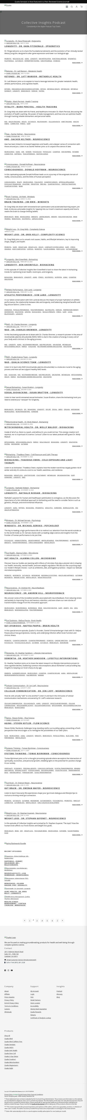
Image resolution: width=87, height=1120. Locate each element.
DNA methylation (45, 59)
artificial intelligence (66, 182)
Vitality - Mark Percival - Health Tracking (30, 107)
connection (14, 124)
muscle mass (36, 312)
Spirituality (8, 768)
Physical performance (21, 310)
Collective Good (61, 770)
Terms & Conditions (11, 1006)
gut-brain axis (19, 803)
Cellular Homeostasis (43, 705)
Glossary (59, 994)
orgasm (67, 409)
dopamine (63, 831)
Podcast (59, 991)
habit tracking (66, 122)
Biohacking (8, 277)
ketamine (75, 152)
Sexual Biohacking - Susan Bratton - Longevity (33, 392)
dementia (7, 673)
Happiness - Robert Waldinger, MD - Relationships (13, 863)
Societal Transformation (64, 768)
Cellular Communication (13, 703)
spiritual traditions (69, 184)
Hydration (8, 310)
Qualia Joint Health (10, 1050)
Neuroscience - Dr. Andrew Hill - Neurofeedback (34, 593)
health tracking (15, 122)
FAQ (31, 997)
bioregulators (68, 508)
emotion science (42, 154)
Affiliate (7, 994)
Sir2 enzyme (57, 344)
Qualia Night (8, 1068)
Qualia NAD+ (8, 1047)
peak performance (62, 540)
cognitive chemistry (20, 640)
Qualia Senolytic (9, 1045)
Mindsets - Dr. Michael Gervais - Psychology (31, 525)
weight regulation (44, 577)
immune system (19, 577)
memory (54, 217)
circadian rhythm (63, 475)
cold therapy (41, 475)
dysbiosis (56, 61)
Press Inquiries (9, 997)
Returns (33, 1015)
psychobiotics (58, 801)
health (24, 122)
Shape (15, 247)
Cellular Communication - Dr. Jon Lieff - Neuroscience (38, 691)
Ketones (7, 89)
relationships (42, 122)
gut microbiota (46, 801)
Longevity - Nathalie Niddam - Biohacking (30, 493)
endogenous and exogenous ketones (25, 89)
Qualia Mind (8, 1039)
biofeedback (32, 608)
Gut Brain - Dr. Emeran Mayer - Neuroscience (32, 788)
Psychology (9, 540)
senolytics (49, 508)
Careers (7, 1009)
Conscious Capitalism (45, 768)
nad (6, 344)
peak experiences (29, 154)
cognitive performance (37, 640)
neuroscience (28, 182)
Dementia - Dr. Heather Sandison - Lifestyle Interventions (41, 658)
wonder (29, 152)
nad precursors (46, 344)
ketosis (43, 89)
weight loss (32, 247)
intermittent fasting (32, 61)
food (6, 833)
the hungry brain (40, 831)
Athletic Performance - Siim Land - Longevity (32, 295)
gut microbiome (71, 249)
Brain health (9, 217)
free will (43, 184)
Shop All (7, 1036)
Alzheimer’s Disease (19, 673)
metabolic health (53, 89)
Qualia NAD (32, 346)
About (6, 991)
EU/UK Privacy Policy (11, 1003)
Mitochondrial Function (72, 705)
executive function (65, 217)
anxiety (66, 608)
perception (35, 184)
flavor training (73, 831)
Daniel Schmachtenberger (15, 623)
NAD (6, 122)
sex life (48, 409)
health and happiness (66, 575)
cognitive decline (53, 673)
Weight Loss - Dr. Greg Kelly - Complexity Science (34, 234)
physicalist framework (12, 184)
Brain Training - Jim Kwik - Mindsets (26, 202)
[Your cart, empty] (81, 7)
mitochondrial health (12, 346)
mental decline (72, 673)
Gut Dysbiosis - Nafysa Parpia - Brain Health (31, 626)
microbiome (75, 409)
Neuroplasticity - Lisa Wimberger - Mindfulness (16, 874)
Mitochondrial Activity (25, 705)
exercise (35, 91)
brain (21, 186)
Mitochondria (9, 442)
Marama (41, 675)
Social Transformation (42, 772)
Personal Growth (30, 768)
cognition (56, 152)
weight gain (22, 247)
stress (72, 247)
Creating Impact (15, 772)
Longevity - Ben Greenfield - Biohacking (29, 265)
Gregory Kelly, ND (13, 43)
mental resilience (47, 540)
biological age (18, 59)
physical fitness (59, 736)
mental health (49, 543)
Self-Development (47, 770)
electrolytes (50, 310)
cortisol (30, 249)
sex (25, 409)
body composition (19, 249)
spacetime (26, 184)
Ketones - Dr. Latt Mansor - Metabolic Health (33, 76)
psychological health (23, 643)
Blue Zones (70, 736)
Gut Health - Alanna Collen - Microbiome (30, 558)
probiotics (68, 801)
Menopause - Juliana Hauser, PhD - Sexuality (15, 884)
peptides (22, 508)
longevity (34, 59)
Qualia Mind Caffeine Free (13, 1042)
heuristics (38, 249)
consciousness (10, 182)
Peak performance (37, 310)
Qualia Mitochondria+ (11, 1062)
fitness (23, 124)
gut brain (24, 444)
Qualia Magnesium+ (11, 1065)
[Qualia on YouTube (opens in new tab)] (12, 970)
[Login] (77, 6)
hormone (34, 412)
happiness (18, 154)
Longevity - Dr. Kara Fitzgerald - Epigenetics (32, 46)
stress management (36, 543)
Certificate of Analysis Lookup (40, 1018)
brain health (25, 91)
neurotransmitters (23, 412)
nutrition (58, 277)
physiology (47, 152)
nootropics (26, 219)
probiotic (8, 59)
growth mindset (34, 540)
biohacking (32, 409)
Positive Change (34, 770)
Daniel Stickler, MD (13, 73)
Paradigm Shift (27, 772)
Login (32, 994)
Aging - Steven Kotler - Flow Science (26, 723)
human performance (19, 543)
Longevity (45, 703)
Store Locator (35, 1003)
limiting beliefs (44, 217)
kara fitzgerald (46, 61)
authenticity (74, 540)
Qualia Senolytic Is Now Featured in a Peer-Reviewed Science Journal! (42, 2)
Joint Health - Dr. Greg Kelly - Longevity (15, 892)
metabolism (65, 89)
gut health (19, 61)
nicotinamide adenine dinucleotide (49, 346)
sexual (54, 409)
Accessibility (34, 1006)
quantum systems (11, 186)
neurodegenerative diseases (14, 675)
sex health (19, 409)
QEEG (76, 608)
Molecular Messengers (59, 703)
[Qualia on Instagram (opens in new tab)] (8, 970)
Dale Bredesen (31, 675)
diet (21, 831)
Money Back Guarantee (38, 1009)
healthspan (8, 279)
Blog (58, 997)
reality (19, 182)
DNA (76, 508)
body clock (60, 249)
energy (24, 346)
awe (23, 152)
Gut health (17, 801)
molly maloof (45, 442)
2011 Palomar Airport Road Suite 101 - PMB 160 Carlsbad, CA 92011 (13, 954)
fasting (41, 91)
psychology (37, 152)
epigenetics (72, 59)
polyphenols (9, 61)
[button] (67, 7)
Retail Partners (35, 1000)
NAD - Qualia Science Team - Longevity (27, 362)
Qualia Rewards (35, 1012)
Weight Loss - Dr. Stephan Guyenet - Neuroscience (35, 818)
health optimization (11, 510)
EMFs (23, 477)
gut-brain (25, 801)
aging (27, 59)
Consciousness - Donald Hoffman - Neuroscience (34, 169)
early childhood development (48, 803)
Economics (18, 768)
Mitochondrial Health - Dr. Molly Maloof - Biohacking (39, 427)
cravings (7, 249)
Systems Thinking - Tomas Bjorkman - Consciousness (37, 753)
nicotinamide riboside (31, 344)
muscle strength (49, 312)
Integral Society (21, 770)
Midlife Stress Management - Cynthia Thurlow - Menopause (15, 903)
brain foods (16, 219)
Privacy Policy (9, 1000)
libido (60, 409)
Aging (38, 703)
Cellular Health (29, 703)
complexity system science (54, 247)
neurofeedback (21, 608)
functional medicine (59, 59)
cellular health (54, 122)
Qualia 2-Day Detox (11, 1056)
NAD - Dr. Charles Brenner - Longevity (28, 330)
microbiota (17, 575)
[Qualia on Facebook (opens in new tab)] (5, 970)
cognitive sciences (51, 182)
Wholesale (8, 1012)
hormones (8, 477)
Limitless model (37, 219)
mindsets (34, 217)
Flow (6, 736)
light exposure (29, 475)
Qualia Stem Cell (10, 1053)
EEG (71, 608)
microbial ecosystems (49, 575)
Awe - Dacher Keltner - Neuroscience (27, 139)
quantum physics (54, 184)
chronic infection (61, 640)
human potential (21, 540)
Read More (76, 62)
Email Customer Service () (21, 960)
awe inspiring (66, 152)
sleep (29, 124)
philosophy (38, 182)
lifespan (28, 312)
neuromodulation (21, 610)
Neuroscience (9, 152)
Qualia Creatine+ (10, 1059)
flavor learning (49, 249)
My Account (34, 991)
